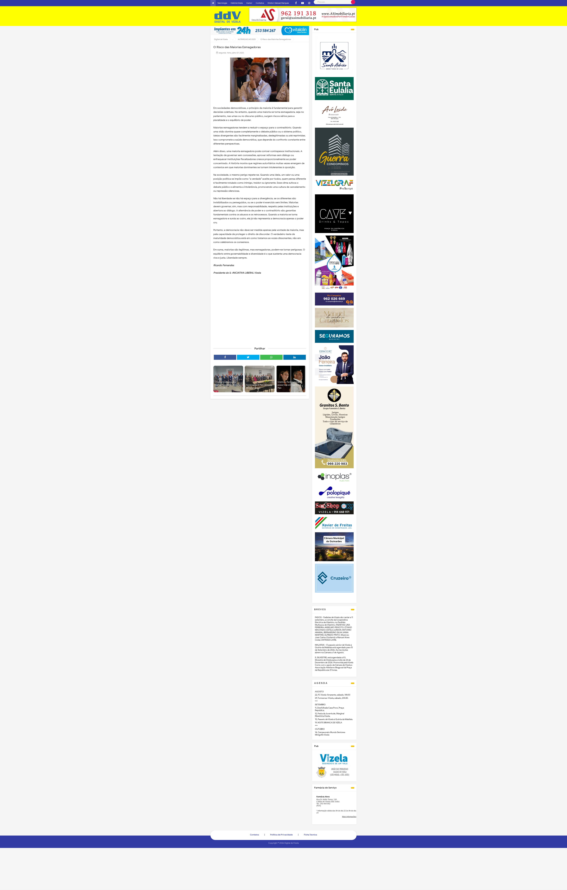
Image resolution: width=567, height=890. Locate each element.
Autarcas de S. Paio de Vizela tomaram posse (259, 386)
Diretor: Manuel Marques (278, 3)
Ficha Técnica (310, 834)
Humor (249, 3)
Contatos (260, 3)
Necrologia (222, 3)
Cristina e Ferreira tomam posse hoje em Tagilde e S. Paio (290, 385)
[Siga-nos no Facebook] (296, 3)
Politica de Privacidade (281, 834)
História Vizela (237, 3)
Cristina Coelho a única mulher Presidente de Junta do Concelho (227, 385)
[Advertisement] (259, 322)
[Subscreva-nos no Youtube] (302, 3)
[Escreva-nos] (309, 3)
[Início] (213, 3)
